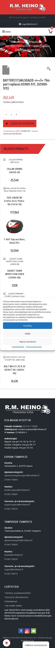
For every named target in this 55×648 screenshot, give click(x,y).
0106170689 (11, 494)
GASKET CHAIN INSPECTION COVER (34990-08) (14, 274)
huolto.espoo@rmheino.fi (17, 489)
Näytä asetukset (27, 341)
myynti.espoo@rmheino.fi (17, 504)
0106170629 (11, 559)
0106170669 (11, 479)
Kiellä (27, 333)
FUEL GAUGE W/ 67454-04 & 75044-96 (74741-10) (14, 201)
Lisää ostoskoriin (22, 123)
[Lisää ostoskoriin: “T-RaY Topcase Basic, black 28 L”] (13, 229)
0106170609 (11, 544)
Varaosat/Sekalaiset (31, 42)
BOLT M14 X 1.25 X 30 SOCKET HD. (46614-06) (14, 369)
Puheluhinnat (10, 601)
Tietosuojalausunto (34, 347)
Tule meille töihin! (13, 605)
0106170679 (11, 508)
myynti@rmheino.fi (13, 569)
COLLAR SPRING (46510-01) (14, 170)
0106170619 (11, 573)
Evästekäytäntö (18, 347)
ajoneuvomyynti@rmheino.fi (18, 540)
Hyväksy (27, 325)
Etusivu (14, 42)
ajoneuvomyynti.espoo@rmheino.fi (21, 475)
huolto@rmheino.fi (13, 554)
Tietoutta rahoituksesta (16, 597)
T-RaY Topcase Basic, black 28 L (15, 241)
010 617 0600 (30, 426)
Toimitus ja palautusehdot (17, 592)
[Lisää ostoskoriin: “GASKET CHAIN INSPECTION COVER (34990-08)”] (13, 264)
